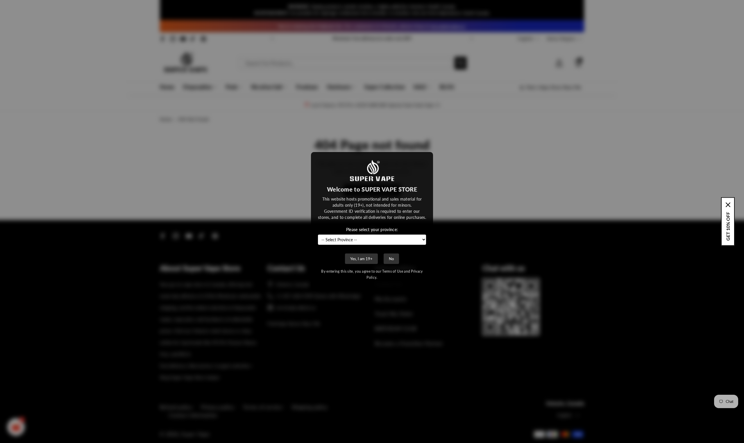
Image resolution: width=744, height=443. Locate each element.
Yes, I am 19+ (361, 258)
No (391, 258)
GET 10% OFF (728, 226)
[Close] (728, 205)
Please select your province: (372, 229)
